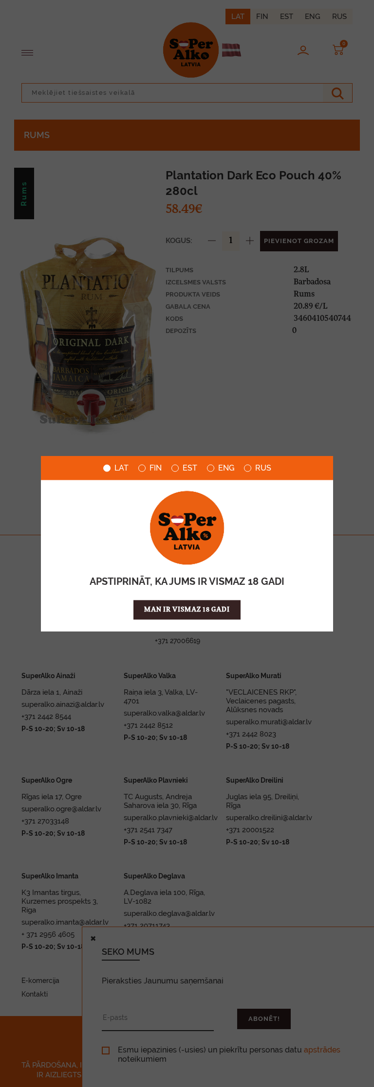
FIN (156, 468)
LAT (121, 468)
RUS (263, 468)
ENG (226, 468)
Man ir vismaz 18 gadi (187, 610)
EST (190, 468)
